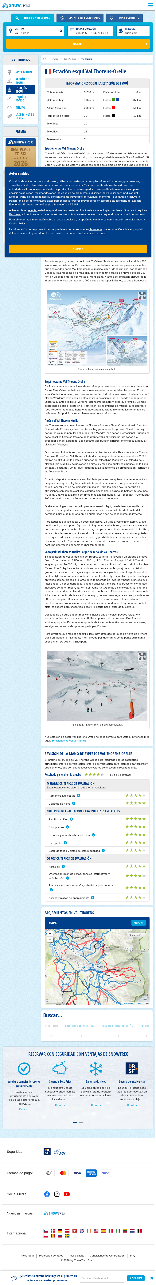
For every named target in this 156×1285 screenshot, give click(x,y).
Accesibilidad (76, 1255)
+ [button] (50, 933)
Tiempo (20, 107)
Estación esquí (21, 89)
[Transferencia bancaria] (49, 1173)
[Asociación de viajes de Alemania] (60, 1152)
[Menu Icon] (151, 5)
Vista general (25, 72)
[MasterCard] (63, 1173)
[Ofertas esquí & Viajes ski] (16, 5)
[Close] (152, 1278)
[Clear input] (60, 30)
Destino (19, 28)
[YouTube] (66, 1194)
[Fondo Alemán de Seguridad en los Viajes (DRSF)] (47, 1151)
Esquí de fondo (21, 98)
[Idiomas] (46, 1231)
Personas (130, 28)
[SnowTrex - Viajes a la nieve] (55, 1213)
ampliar (138, 923)
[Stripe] (105, 1173)
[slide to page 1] (75, 1122)
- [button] (50, 939)
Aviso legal (95, 229)
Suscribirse (136, 1278)
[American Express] (91, 1173)
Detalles (24, 1109)
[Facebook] (47, 1194)
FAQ (132, 1255)
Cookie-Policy (17, 223)
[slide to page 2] (81, 1122)
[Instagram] (56, 1194)
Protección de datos (94, 233)
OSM (138, 1003)
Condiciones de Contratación (107, 1255)
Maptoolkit (128, 1003)
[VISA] (77, 1173)
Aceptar (32, 210)
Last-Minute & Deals (25, 116)
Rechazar (15, 214)
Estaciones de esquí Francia (69, 740)
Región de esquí (22, 81)
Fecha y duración (86, 28)
